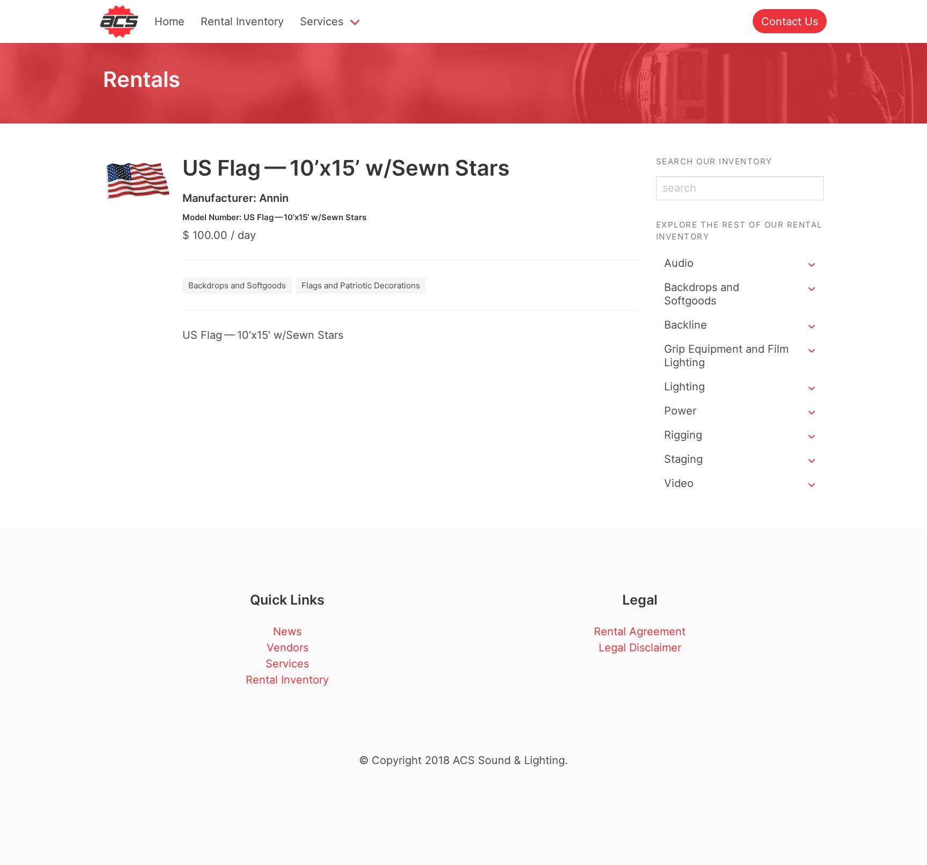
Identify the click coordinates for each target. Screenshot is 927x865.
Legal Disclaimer (640, 647)
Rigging (683, 434)
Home (169, 21)
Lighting (684, 386)
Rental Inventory (242, 21)
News (287, 631)
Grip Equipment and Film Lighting (726, 356)
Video (679, 483)
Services (321, 21)
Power (680, 410)
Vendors (287, 647)
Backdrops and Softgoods (701, 294)
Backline (685, 324)
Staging (683, 459)
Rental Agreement (640, 631)
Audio (679, 263)
